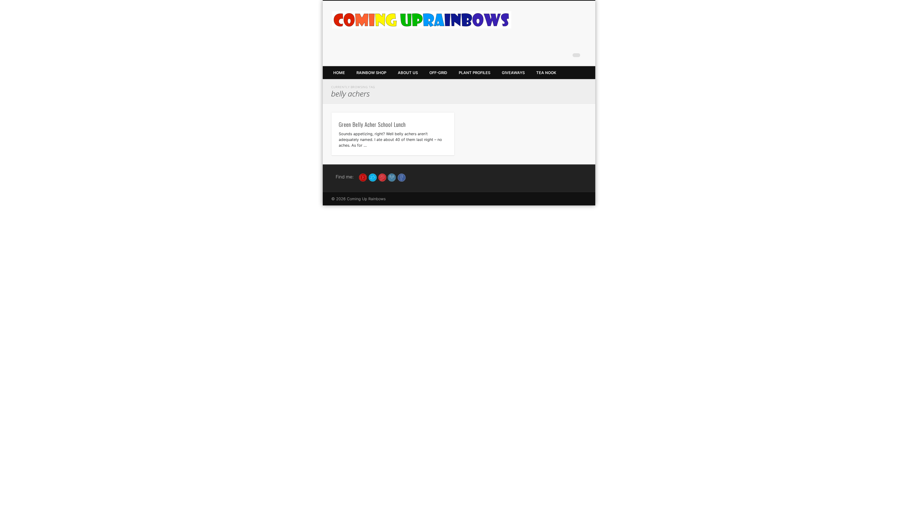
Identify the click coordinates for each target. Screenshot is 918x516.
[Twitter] (373, 177)
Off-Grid (438, 72)
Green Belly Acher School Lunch (372, 124)
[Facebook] (402, 177)
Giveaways (513, 72)
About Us (408, 72)
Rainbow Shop (371, 72)
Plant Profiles (474, 72)
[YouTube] (363, 177)
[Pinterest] (382, 177)
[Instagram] (392, 177)
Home (339, 72)
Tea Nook (546, 72)
